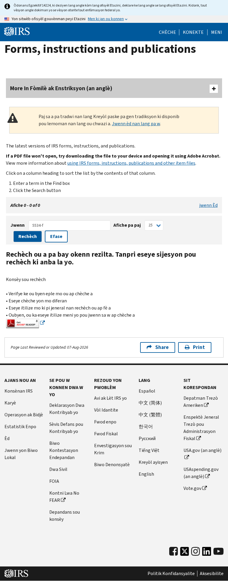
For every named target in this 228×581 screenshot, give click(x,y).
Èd (7, 438)
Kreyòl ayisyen (153, 462)
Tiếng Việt (149, 450)
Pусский (147, 438)
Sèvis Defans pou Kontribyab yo (66, 427)
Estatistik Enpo (20, 426)
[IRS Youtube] (218, 551)
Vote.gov (192, 488)
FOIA (54, 481)
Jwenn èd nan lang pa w (136, 123)
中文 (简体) (150, 403)
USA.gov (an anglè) (202, 450)
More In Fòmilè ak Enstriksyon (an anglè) (61, 88)
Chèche (167, 32)
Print (199, 347)
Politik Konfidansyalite (171, 574)
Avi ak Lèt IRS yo (110, 398)
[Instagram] (195, 551)
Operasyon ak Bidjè (23, 415)
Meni (216, 32)
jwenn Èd (208, 205)
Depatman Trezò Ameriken (200, 401)
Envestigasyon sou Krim (113, 449)
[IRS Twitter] (184, 553)
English (146, 474)
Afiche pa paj (127, 225)
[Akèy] (17, 31)
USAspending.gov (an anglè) (200, 473)
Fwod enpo (105, 422)
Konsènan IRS (18, 391)
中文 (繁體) (150, 415)
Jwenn (17, 225)
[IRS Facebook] (173, 551)
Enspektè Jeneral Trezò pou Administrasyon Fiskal (201, 428)
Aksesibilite (212, 574)
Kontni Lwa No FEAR (64, 496)
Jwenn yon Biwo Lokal (21, 454)
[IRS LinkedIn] (206, 553)
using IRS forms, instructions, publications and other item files (131, 163)
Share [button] (162, 347)
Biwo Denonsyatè (112, 464)
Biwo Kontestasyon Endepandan (63, 450)
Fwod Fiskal (106, 434)
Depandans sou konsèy (64, 515)
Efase (56, 236)
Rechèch (27, 236)
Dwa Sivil (58, 469)
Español (147, 391)
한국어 (146, 426)
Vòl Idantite (106, 410)
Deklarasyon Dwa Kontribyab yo (66, 408)
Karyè (10, 403)
